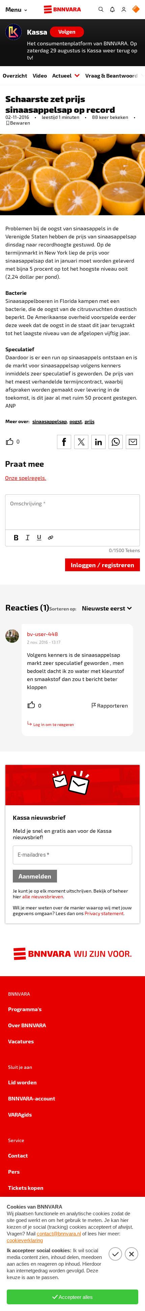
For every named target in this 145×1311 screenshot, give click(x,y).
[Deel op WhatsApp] (115, 442)
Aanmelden (35, 875)
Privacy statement (104, 913)
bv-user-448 (42, 634)
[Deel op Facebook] (64, 442)
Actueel (61, 75)
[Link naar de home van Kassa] (13, 32)
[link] (49, 421)
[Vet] (16, 538)
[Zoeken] (101, 9)
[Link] (50, 538)
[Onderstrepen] (39, 538)
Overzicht (15, 75)
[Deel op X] (81, 442)
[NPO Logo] (136, 9)
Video (40, 75)
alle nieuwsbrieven (42, 896)
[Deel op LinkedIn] (98, 442)
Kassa (37, 32)
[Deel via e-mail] (133, 442)
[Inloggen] (124, 9)
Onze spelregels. (25, 477)
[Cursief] (27, 538)
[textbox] (72, 512)
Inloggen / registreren (102, 564)
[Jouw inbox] (112, 9)
